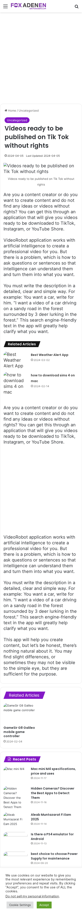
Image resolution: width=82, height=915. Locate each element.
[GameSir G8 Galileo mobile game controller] (21, 713)
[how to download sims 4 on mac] (15, 383)
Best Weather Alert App (49, 355)
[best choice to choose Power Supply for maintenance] (15, 860)
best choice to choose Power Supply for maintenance (54, 856)
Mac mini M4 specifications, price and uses (53, 771)
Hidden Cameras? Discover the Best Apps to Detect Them (52, 793)
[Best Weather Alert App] (15, 360)
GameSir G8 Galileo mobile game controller (19, 731)
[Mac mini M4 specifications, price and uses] (15, 775)
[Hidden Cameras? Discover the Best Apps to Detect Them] (15, 797)
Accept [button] (44, 905)
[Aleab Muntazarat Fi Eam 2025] (15, 820)
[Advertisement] (41, 58)
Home (11, 110)
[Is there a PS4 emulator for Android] (15, 840)
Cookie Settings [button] (20, 905)
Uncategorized (29, 110)
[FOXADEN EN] (28, 6)
